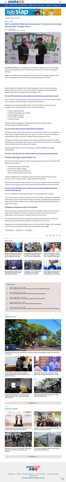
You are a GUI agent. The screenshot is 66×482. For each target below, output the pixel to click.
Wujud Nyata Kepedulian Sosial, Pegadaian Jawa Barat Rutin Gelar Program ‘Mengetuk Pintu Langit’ (32, 255)
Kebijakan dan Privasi (28, 474)
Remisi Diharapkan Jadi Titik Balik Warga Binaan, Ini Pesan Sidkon (27, 298)
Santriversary (19, 230)
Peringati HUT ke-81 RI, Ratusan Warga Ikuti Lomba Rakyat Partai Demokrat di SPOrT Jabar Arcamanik (32, 272)
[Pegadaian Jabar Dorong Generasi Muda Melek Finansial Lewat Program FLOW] (47, 419)
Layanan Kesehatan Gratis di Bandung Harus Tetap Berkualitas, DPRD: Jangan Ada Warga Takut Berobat (17, 396)
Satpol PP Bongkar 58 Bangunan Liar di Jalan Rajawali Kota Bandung (46, 395)
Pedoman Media (33, 475)
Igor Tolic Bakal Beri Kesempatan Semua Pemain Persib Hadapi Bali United (30, 288)
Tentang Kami (11, 474)
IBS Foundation (10, 230)
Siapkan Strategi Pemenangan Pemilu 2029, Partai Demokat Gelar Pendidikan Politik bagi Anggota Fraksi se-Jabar (13, 255)
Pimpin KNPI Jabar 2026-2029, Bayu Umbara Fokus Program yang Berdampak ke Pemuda (46, 373)
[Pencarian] (60, 2)
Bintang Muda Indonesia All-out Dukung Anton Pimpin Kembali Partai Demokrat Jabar (13, 272)
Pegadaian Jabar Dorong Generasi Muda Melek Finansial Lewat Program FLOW (47, 428)
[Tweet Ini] (50, 235)
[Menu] (6, 1)
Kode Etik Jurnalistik (52, 474)
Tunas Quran (28, 230)
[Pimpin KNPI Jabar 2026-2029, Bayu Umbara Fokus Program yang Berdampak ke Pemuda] (47, 363)
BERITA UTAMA (9, 21)
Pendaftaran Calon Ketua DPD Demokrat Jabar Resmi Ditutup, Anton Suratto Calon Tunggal (34, 308)
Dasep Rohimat (11, 29)
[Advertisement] (24, 82)
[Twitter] (33, 469)
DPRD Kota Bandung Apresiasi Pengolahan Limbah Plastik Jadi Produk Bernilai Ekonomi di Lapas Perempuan (17, 374)
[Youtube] (36, 469)
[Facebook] (30, 469)
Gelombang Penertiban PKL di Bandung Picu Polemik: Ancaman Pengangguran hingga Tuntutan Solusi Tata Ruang (32, 353)
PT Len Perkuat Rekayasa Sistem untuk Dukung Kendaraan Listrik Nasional (46, 449)
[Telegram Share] (56, 235)
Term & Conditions (41, 474)
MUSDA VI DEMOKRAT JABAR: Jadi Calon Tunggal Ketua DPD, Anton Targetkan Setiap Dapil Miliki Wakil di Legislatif (52, 255)
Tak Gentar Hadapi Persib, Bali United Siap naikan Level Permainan (28, 293)
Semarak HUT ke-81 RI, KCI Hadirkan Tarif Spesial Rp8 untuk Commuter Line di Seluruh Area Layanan (18, 450)
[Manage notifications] (62, 479)
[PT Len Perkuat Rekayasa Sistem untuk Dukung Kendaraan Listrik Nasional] (47, 439)
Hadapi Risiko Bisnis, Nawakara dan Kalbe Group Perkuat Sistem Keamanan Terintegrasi (18, 428)
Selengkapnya (32, 403)
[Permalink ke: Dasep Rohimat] (6, 29)
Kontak (19, 474)
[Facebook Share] (47, 235)
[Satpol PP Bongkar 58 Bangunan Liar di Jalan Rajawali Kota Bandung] (47, 385)
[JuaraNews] (15, 2)
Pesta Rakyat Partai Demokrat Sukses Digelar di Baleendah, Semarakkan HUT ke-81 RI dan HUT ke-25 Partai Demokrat (52, 272)
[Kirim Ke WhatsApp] (60, 235)
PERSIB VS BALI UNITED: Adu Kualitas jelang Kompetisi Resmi (26, 303)
